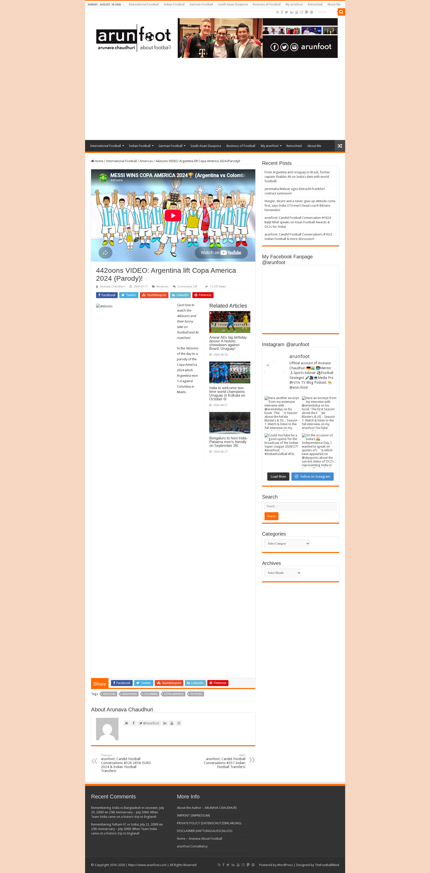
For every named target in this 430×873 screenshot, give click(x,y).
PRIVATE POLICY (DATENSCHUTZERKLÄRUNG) (209, 823)
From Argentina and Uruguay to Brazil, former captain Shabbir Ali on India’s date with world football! (297, 176)
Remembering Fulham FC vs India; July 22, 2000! (124, 824)
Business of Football (267, 4)
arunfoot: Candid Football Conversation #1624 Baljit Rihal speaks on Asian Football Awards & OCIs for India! (298, 222)
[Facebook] (281, 12)
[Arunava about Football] (213, 37)
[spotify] (312, 12)
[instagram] (302, 12)
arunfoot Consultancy (192, 846)
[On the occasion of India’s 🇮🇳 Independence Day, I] (319, 450)
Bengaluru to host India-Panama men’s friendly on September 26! (228, 442)
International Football (144, 4)
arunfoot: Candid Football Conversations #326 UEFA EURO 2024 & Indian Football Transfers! (126, 763)
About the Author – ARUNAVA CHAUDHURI (207, 808)
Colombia (151, 694)
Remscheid (315, 4)
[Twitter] (286, 12)
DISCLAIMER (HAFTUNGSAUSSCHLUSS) (204, 831)
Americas (146, 161)
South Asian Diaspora (233, 4)
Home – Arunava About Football (199, 838)
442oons (109, 694)
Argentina (129, 694)
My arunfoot (294, 4)
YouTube (196, 694)
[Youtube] (297, 12)
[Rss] (277, 12)
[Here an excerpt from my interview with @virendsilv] (319, 413)
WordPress (285, 865)
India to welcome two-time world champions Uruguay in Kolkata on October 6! (227, 393)
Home (98, 161)
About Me (333, 4)
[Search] (341, 12)
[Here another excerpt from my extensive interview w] (282, 413)
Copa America (174, 694)
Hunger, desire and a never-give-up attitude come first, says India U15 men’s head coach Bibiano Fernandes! (300, 205)
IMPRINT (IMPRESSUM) (193, 815)
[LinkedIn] (292, 12)
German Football (201, 4)
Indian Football (174, 4)
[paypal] (307, 12)
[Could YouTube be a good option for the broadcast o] (282, 450)
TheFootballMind (327, 865)
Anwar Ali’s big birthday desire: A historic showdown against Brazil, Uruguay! (228, 343)
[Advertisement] (215, 103)
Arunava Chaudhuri (112, 286)
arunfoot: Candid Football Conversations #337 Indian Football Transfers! (224, 761)
